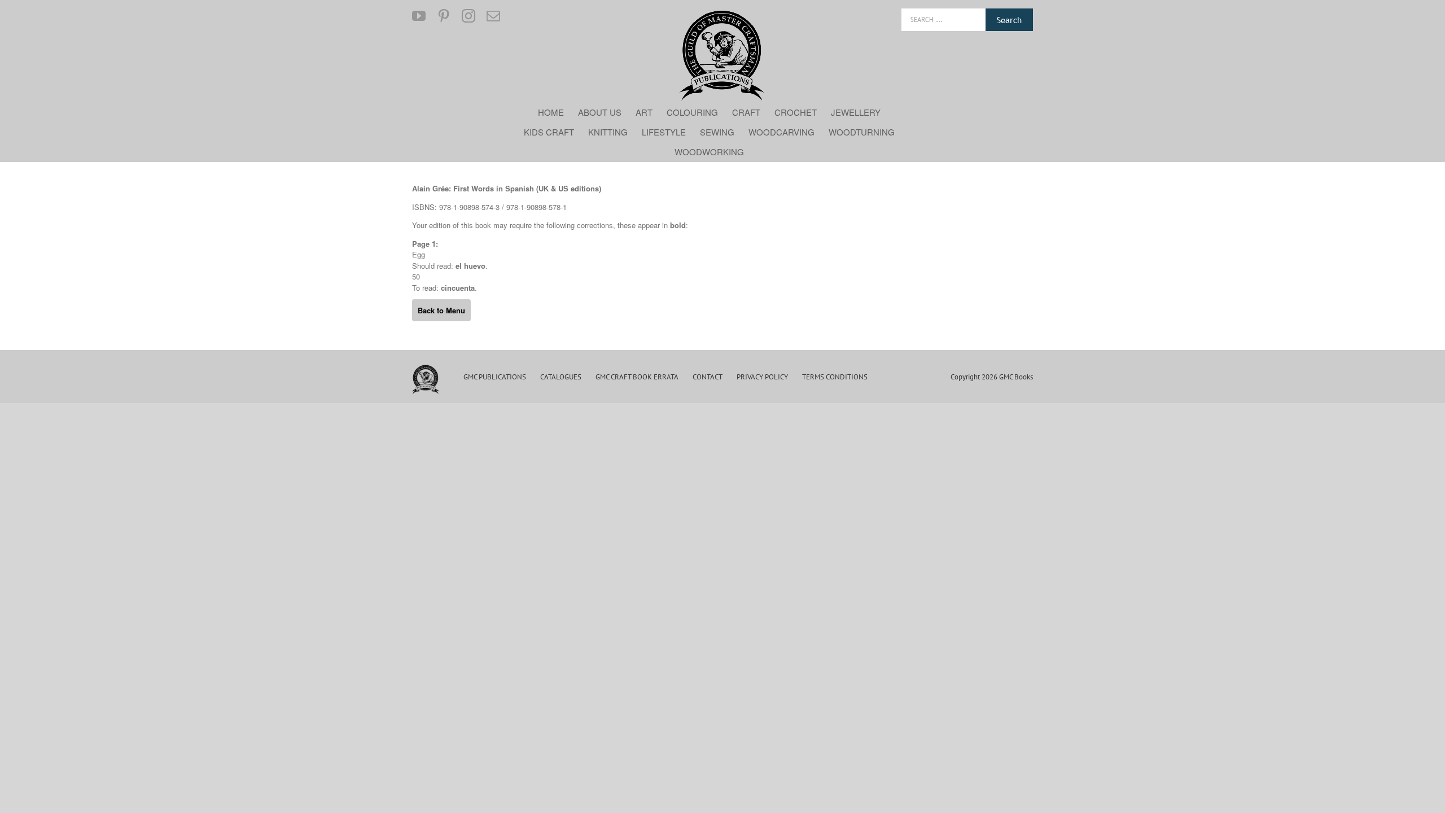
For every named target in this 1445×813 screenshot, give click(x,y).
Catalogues (560, 377)
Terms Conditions (835, 377)
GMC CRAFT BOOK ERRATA (636, 377)
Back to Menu (441, 310)
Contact (707, 377)
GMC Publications (494, 377)
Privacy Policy (762, 377)
